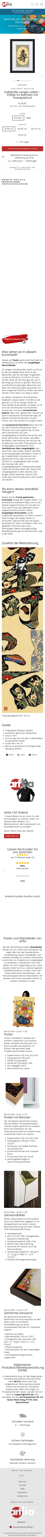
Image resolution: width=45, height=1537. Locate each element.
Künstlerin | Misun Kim (22, 89)
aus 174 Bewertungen (21, 857)
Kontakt (22, 1485)
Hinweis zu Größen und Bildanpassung (22, 168)
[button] (4, 870)
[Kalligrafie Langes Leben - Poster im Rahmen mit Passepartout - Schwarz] (3, 327)
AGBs (22, 1489)
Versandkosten (28, 106)
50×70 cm (36, 129)
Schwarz (18, 118)
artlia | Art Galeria (22, 1470)
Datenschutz (22, 1496)
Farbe (22, 114)
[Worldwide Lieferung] (22, 1454)
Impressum (22, 1492)
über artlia (12, 836)
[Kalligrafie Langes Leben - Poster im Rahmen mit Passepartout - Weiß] (5, 327)
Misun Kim (20, 733)
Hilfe (21, 1476)
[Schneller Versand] (22, 1416)
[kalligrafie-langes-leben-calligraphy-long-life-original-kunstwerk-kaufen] (22, 339)
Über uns (22, 1481)
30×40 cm (22, 129)
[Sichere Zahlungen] (22, 1435)
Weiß (28, 118)
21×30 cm (8, 129)
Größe (22, 125)
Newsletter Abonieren (22, 1502)
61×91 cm (22, 135)
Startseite (22, 85)
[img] (22, 855)
